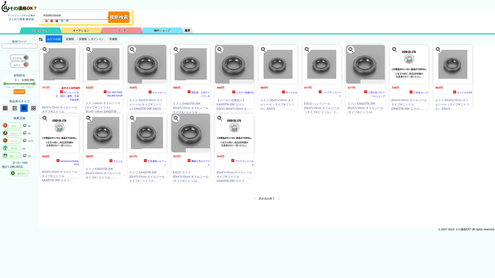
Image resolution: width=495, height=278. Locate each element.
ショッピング (40, 30)
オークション (81, 30)
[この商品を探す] (45, 49)
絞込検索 (19, 91)
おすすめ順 (54, 39)
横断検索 (119, 17)
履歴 (187, 30)
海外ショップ (162, 30)
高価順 (113, 39)
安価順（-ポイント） (91, 39)
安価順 (70, 39)
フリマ (122, 30)
